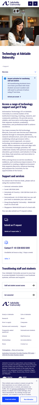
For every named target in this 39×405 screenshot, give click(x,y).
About (22, 318)
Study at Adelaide (8, 314)
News (4, 344)
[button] (36, 381)
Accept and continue (10, 399)
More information (28, 399)
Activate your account (13, 97)
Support (23, 326)
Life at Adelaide (26, 314)
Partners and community (10, 326)
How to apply (6, 322)
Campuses (24, 322)
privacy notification (18, 389)
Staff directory (25, 336)
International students (28, 330)
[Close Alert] (35, 78)
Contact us (24, 344)
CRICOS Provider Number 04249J (13, 355)
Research (5, 318)
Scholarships (6, 340)
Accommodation (26, 340)
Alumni (4, 336)
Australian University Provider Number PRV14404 (18, 353)
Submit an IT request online (12, 231)
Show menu (5, 72)
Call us (6, 259)
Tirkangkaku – (12, 350)
